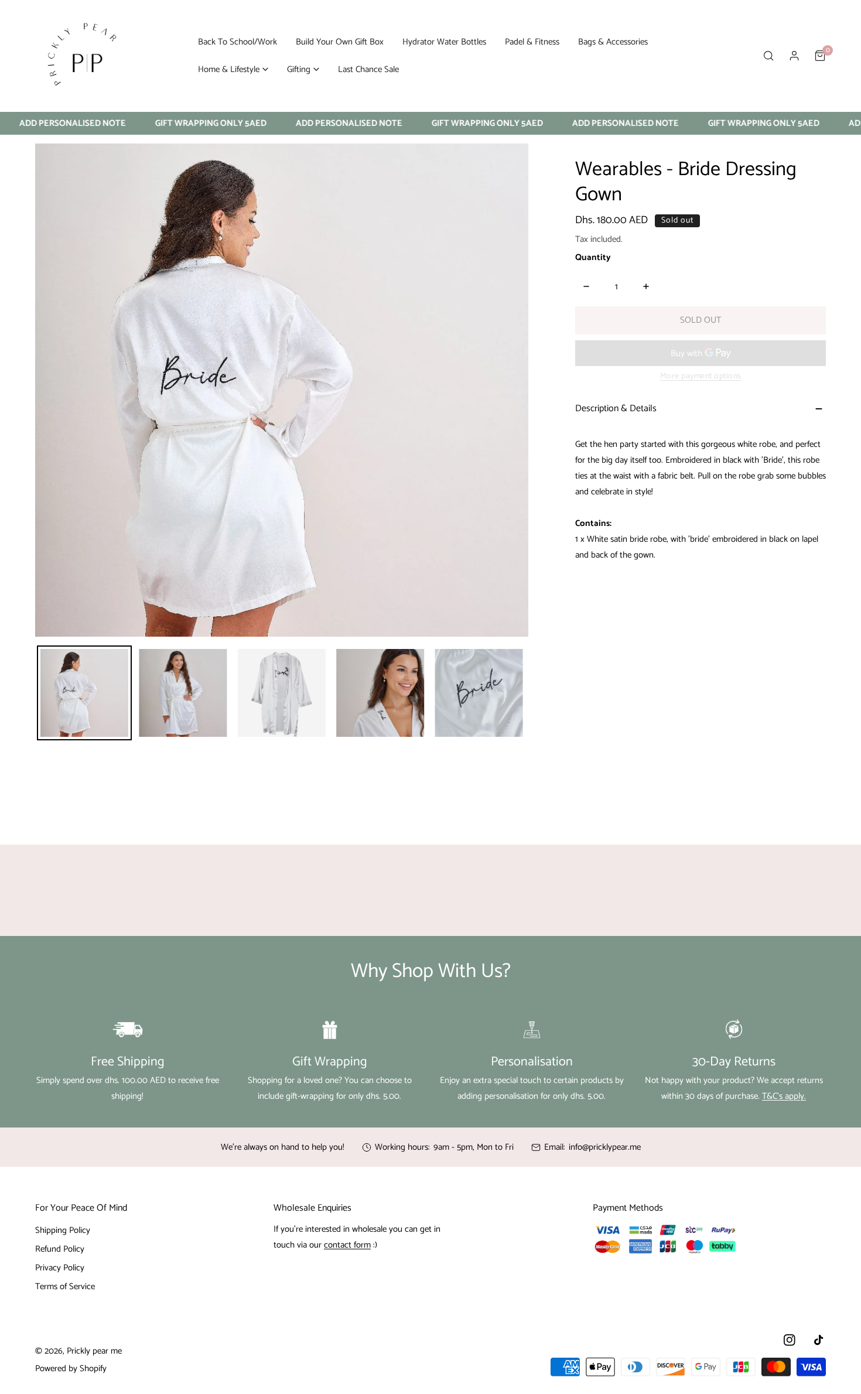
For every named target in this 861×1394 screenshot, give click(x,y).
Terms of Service (65, 1286)
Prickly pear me (94, 1351)
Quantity (593, 257)
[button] (233, 69)
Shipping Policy (62, 1230)
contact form (347, 1245)
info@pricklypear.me (605, 1147)
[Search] (768, 56)
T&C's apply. (784, 1096)
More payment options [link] (701, 376)
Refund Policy (59, 1249)
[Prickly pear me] (82, 55)
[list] (281, 390)
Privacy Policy (59, 1267)
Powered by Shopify (71, 1368)
